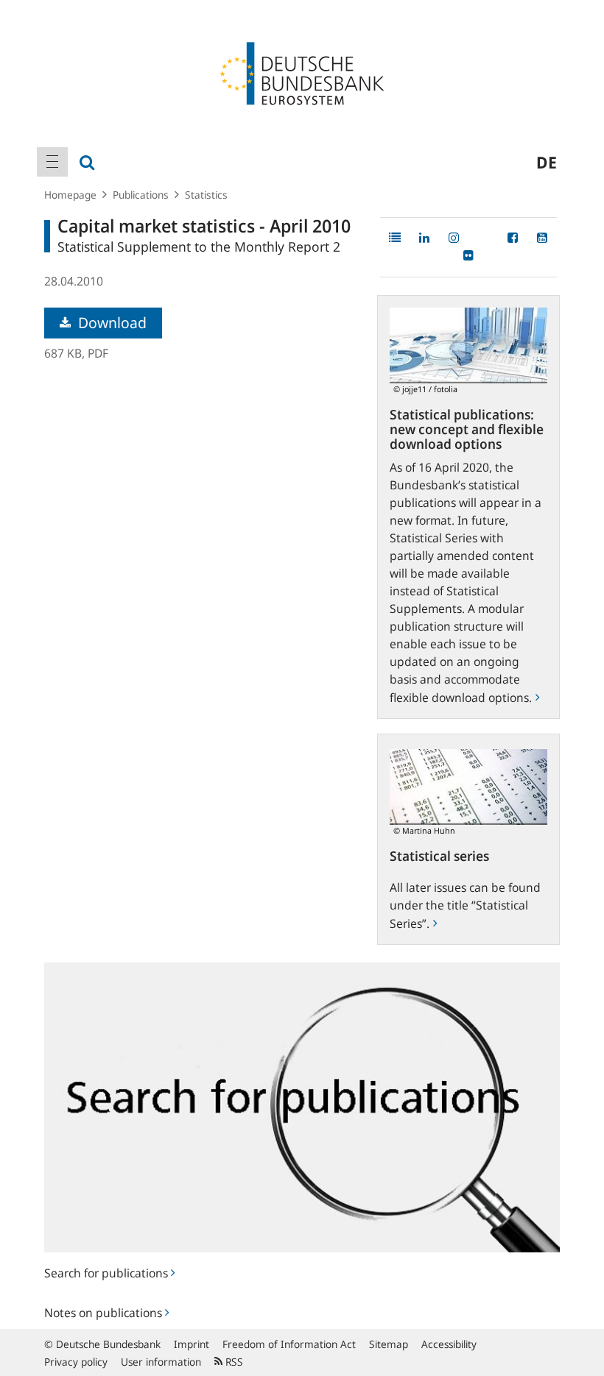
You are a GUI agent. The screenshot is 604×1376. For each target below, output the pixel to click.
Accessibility (449, 1344)
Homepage (70, 195)
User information (161, 1362)
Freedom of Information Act (289, 1344)
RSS (232, 1362)
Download (110, 323)
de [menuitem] (546, 162)
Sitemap (388, 1344)
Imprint (191, 1344)
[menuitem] (52, 162)
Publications (141, 195)
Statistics (206, 195)
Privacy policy (76, 1362)
